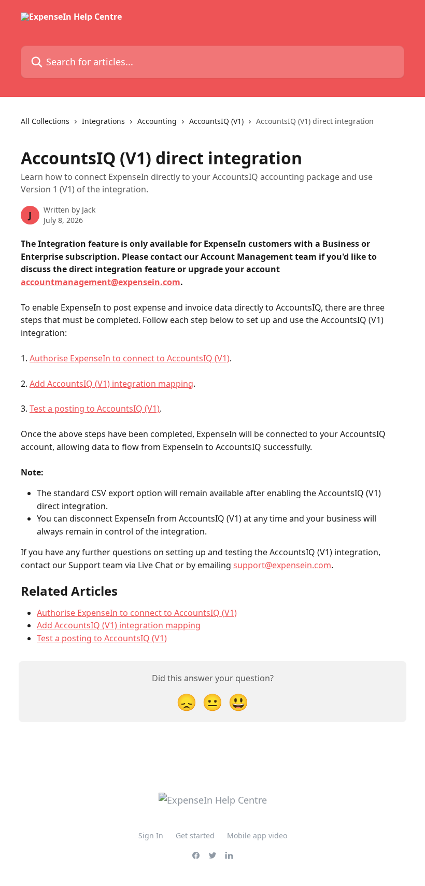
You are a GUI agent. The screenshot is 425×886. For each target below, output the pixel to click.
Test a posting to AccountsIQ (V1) (95, 408)
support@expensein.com (282, 565)
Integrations (103, 121)
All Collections (45, 121)
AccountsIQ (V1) (216, 121)
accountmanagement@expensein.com (100, 282)
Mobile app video (257, 835)
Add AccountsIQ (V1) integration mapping (111, 383)
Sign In (150, 835)
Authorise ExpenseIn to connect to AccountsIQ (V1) (130, 358)
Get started (195, 835)
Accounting (157, 121)
